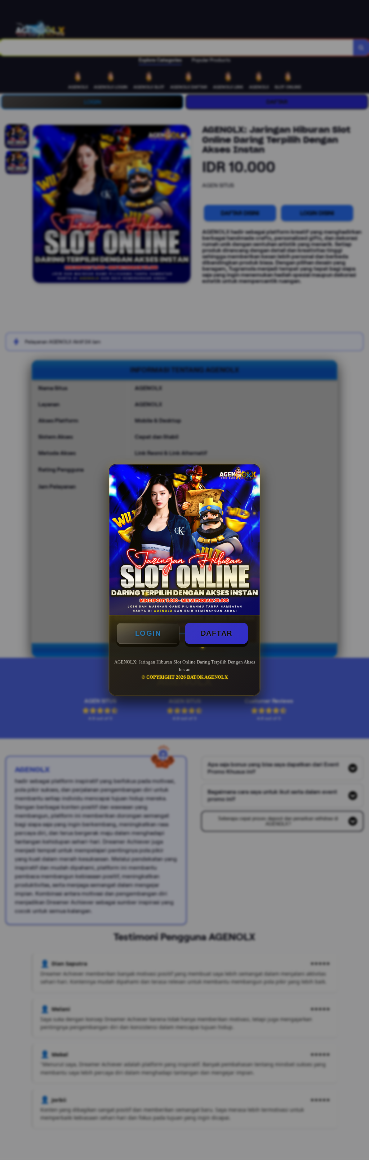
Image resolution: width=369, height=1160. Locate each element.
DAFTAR (216, 633)
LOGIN (148, 633)
